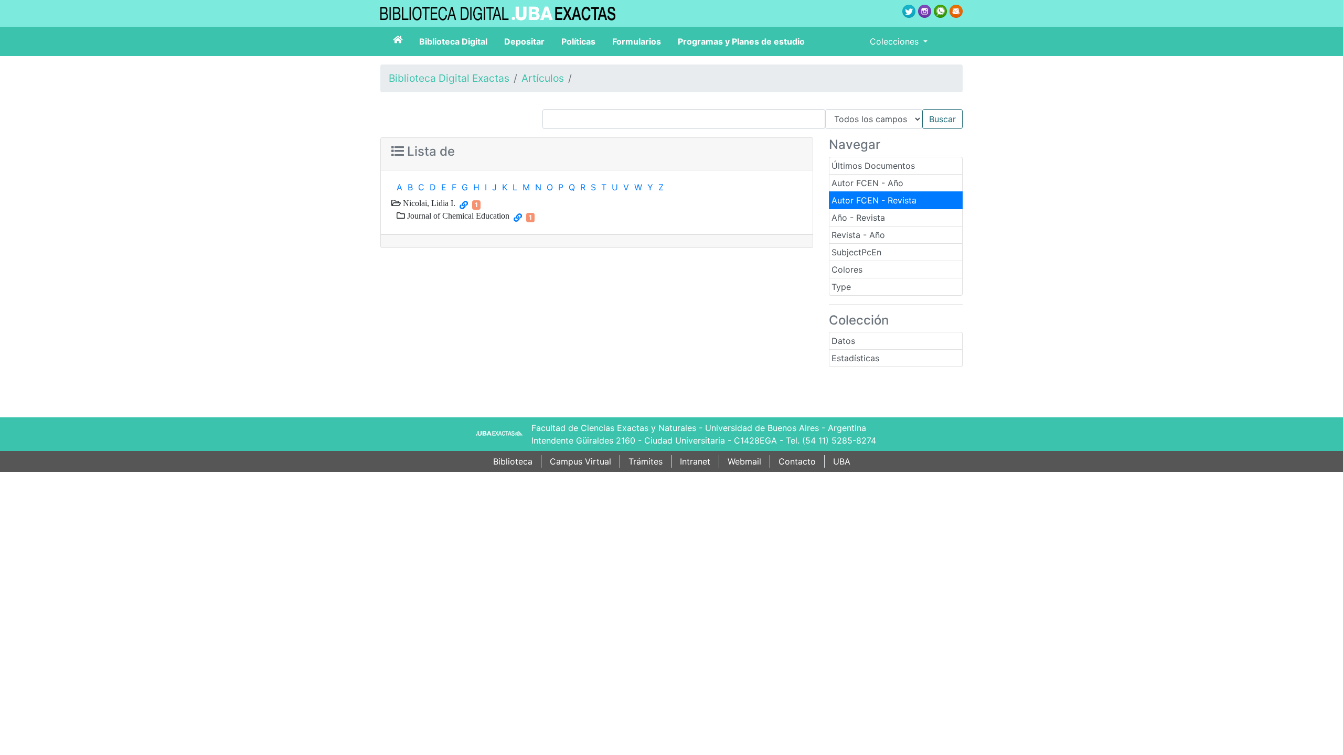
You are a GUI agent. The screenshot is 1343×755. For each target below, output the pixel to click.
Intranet (695, 461)
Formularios (636, 41)
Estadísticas (855, 358)
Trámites (645, 461)
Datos (843, 341)
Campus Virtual (580, 461)
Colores (847, 269)
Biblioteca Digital (453, 41)
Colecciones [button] (895, 41)
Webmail (744, 461)
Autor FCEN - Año (867, 183)
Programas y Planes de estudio (741, 41)
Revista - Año (858, 235)
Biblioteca (512, 461)
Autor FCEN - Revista (874, 200)
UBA (841, 461)
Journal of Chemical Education (457, 215)
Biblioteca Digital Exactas (449, 78)
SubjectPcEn (856, 252)
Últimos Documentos (873, 165)
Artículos (542, 78)
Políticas (578, 41)
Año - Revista (858, 217)
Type (841, 287)
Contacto (797, 461)
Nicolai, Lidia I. (428, 203)
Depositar (524, 41)
